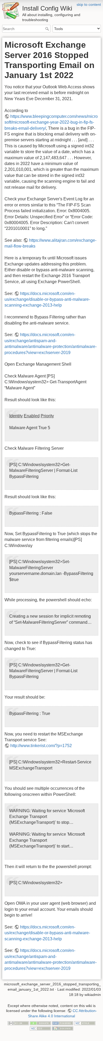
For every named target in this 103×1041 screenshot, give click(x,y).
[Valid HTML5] (84, 1023)
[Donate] (40, 1023)
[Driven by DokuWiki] (62, 1028)
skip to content (89, 4)
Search (47, 29)
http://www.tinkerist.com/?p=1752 (41, 745)
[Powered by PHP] (62, 1023)
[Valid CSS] (40, 1028)
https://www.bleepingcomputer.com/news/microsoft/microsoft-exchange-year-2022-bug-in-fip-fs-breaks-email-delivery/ (51, 122)
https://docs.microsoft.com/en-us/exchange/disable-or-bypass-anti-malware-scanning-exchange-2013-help (47, 299)
